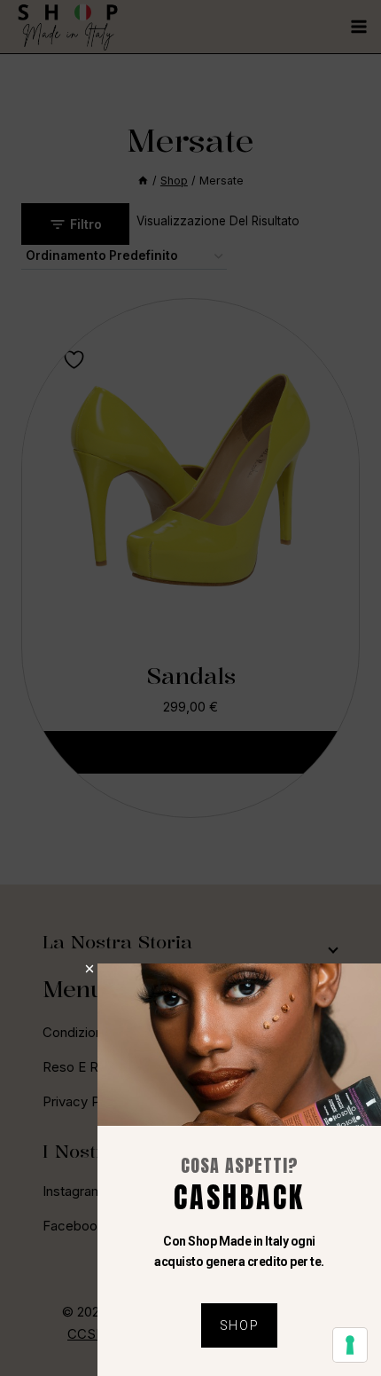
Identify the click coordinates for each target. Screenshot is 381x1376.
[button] (89, 968)
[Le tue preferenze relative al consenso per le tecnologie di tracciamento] (350, 1345)
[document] (190, 688)
